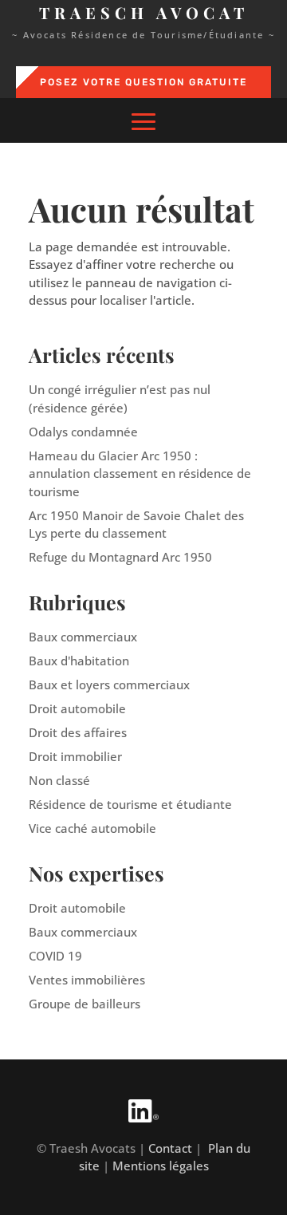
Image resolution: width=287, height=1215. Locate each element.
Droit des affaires (78, 732)
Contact (170, 1148)
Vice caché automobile (92, 828)
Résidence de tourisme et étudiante (130, 804)
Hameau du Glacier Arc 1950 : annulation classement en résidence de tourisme (140, 473)
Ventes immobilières (87, 980)
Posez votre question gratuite (143, 82)
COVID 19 (55, 956)
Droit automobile (77, 708)
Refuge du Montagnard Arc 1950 (120, 557)
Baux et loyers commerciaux (109, 684)
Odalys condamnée (83, 432)
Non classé (59, 780)
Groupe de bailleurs (84, 1004)
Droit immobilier (75, 756)
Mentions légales (160, 1166)
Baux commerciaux (83, 637)
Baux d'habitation (79, 661)
